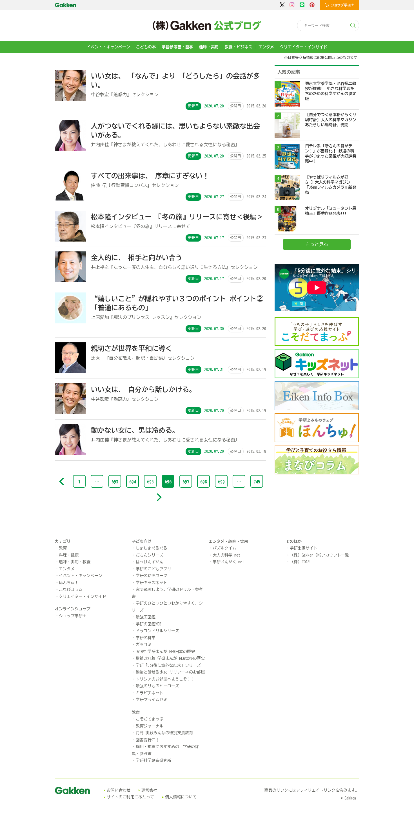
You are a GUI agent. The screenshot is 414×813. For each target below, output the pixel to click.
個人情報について (181, 797)
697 (185, 481)
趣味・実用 (209, 47)
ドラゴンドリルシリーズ (157, 631)
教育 (63, 548)
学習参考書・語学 (177, 47)
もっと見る (317, 244)
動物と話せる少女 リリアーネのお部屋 (170, 672)
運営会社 (149, 790)
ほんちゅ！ (69, 583)
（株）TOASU (300, 562)
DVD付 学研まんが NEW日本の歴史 (165, 652)
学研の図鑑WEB (148, 624)
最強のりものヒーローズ (157, 686)
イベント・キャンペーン (108, 47)
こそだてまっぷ (149, 719)
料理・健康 (69, 555)
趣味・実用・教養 (74, 562)
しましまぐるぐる (151, 548)
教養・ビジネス (238, 47)
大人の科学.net (226, 555)
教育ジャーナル (149, 726)
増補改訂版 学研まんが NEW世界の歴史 (170, 658)
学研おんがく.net (228, 562)
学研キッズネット (151, 583)
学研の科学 (145, 638)
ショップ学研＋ (72, 616)
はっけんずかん (149, 562)
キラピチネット (149, 693)
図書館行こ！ (147, 740)
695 (150, 481)
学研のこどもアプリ (153, 569)
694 (132, 481)
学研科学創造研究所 (153, 760)
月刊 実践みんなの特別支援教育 (164, 733)
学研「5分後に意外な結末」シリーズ (168, 665)
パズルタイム (224, 548)
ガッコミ (144, 645)
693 (115, 481)
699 (221, 481)
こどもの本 (146, 47)
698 (203, 481)
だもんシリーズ (149, 555)
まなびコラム (71, 589)
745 (256, 481)
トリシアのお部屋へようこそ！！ (165, 679)
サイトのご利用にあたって (130, 797)
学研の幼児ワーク (151, 576)
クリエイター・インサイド (303, 47)
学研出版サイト (303, 548)
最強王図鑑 (145, 617)
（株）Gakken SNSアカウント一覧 (319, 555)
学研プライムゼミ (151, 700)
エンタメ (266, 47)
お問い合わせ (118, 790)
